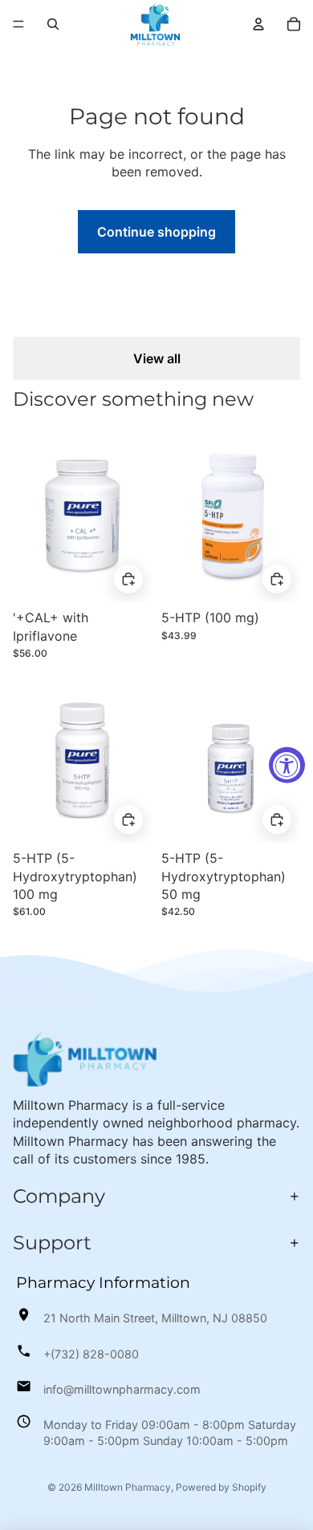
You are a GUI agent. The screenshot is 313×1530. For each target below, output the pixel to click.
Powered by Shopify (221, 1487)
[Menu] (18, 24)
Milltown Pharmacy (127, 1487)
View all (157, 358)
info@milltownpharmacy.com (122, 1389)
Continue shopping (156, 232)
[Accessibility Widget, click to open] (287, 765)
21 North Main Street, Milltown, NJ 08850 (155, 1318)
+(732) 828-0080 (91, 1354)
